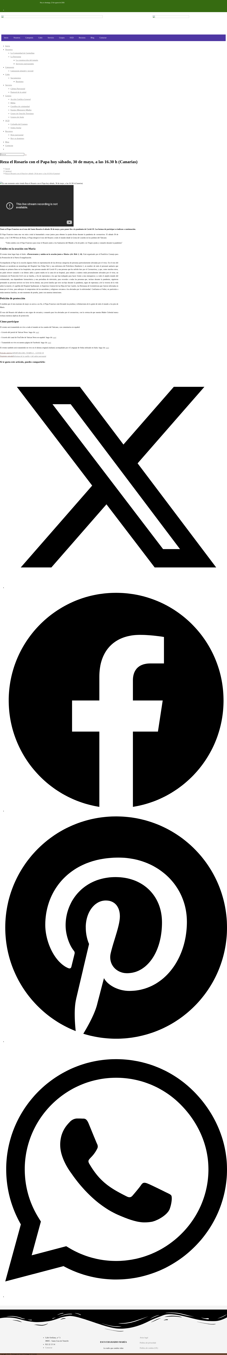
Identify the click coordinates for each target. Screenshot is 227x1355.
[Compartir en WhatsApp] (116, 1297)
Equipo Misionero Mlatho (21, 110)
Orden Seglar (16, 128)
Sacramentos (16, 78)
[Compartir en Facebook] (116, 811)
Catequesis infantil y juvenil (22, 71)
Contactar (103, 38)
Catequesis (29, 38)
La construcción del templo (27, 60)
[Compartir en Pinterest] (116, 1042)
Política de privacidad (148, 1343)
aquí (37, 332)
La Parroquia (16, 57)
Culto (40, 38)
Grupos (62, 38)
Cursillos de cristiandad (20, 106)
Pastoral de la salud (18, 92)
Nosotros (17, 38)
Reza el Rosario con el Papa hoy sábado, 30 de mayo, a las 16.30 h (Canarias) (32, 173)
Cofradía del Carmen (19, 124)
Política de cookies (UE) (149, 1348)
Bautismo (20, 81)
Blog (92, 38)
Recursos (82, 38)
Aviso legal (144, 1338)
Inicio (6, 38)
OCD (72, 38)
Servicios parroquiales (25, 64)
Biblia (13, 103)
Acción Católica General (21, 99)
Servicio (51, 38)
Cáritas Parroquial (18, 89)
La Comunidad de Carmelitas (22, 53)
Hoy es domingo (17, 138)
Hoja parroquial (17, 135)
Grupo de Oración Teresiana (22, 113)
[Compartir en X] (116, 588)
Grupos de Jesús (17, 117)
